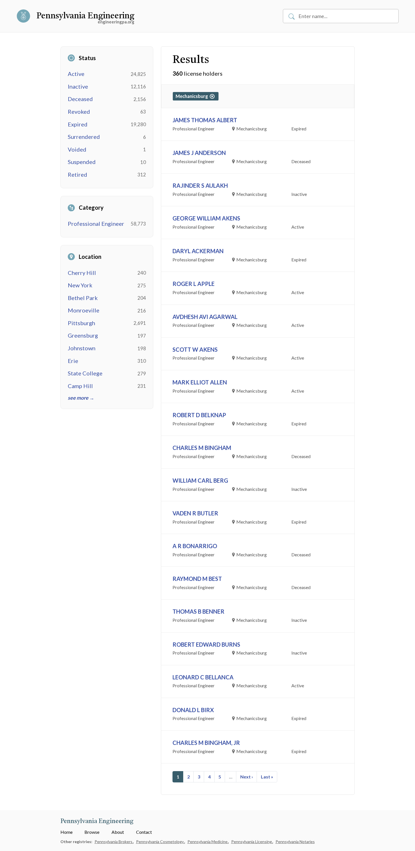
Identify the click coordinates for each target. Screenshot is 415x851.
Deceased (80, 98)
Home (66, 832)
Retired (77, 174)
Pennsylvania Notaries (295, 841)
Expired (78, 124)
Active (76, 73)
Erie (73, 360)
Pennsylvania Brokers (114, 841)
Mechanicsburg (193, 96)
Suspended (82, 161)
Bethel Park (83, 297)
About (118, 832)
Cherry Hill (82, 272)
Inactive (78, 86)
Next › (246, 776)
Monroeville (83, 310)
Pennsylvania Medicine (207, 841)
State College (85, 373)
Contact (144, 832)
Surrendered (84, 136)
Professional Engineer (96, 223)
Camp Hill (80, 385)
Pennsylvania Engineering (85, 16)
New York (80, 285)
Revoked (79, 111)
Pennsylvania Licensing (252, 841)
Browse (91, 832)
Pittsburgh (81, 323)
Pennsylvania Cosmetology (160, 841)
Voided (77, 149)
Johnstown (81, 348)
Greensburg (83, 335)
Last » (267, 776)
